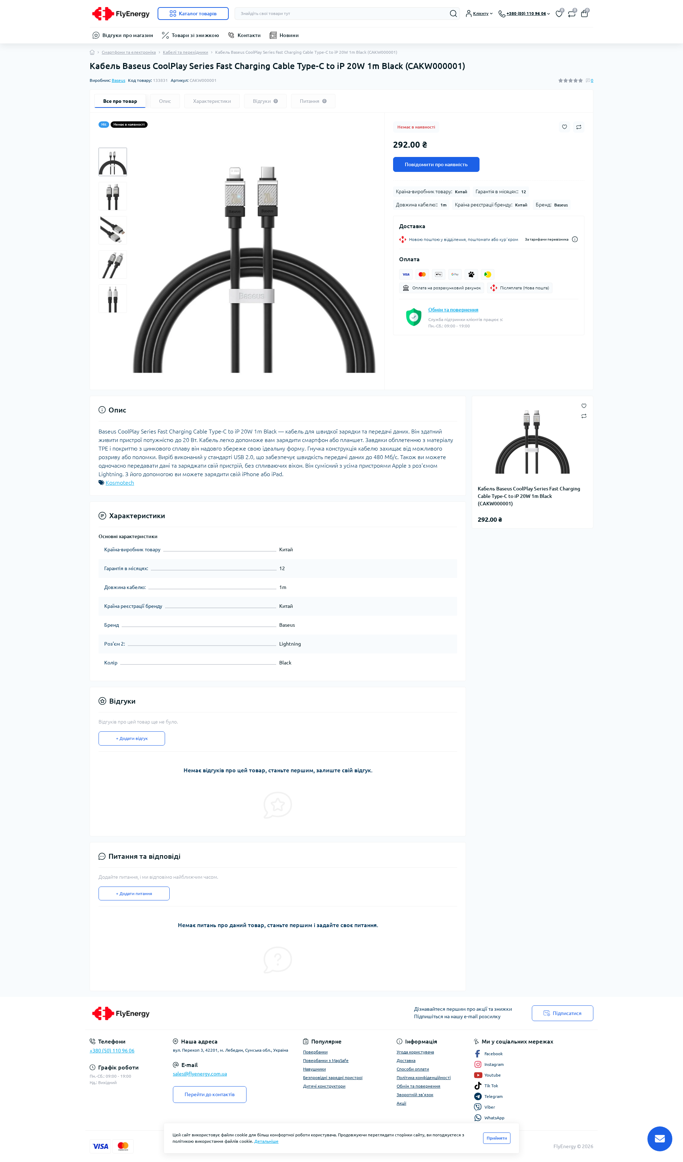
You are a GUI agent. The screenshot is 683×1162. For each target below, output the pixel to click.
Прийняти (497, 1138)
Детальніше (266, 1141)
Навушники (314, 1069)
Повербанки (315, 1052)
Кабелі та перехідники (185, 52)
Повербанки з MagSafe (326, 1060)
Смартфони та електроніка (129, 52)
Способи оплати (413, 1069)
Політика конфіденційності (424, 1077)
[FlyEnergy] (213, 1013)
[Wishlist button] (564, 126)
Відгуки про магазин (127, 35)
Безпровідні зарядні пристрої (332, 1077)
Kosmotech (120, 482)
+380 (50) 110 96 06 (112, 1050)
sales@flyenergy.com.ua (200, 1074)
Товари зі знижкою (195, 35)
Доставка (406, 1060)
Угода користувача (415, 1052)
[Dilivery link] (574, 239)
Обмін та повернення (453, 309)
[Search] (453, 13)
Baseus (118, 80)
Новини (289, 35)
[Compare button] (578, 127)
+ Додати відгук (132, 738)
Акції (401, 1103)
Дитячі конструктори (324, 1086)
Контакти (249, 35)
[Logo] (121, 13)
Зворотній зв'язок (415, 1094)
